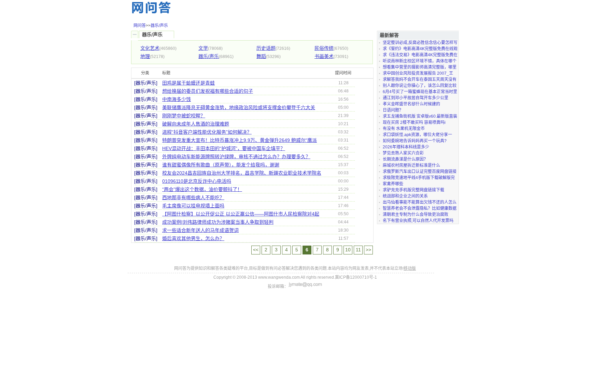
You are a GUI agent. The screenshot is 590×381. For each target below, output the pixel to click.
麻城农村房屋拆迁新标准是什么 (411, 165)
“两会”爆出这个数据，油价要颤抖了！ (202, 189)
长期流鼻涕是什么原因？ (405, 159)
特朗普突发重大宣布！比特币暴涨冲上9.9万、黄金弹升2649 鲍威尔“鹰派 (239, 140)
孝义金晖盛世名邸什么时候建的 (411, 104)
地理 (145, 56)
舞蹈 (261, 56)
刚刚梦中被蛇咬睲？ (183, 115)
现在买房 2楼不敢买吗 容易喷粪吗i (414, 122)
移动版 (410, 268)
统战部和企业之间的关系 (405, 196)
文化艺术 (149, 48)
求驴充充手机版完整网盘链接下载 (413, 190)
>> (368, 249)
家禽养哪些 (393, 183)
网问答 (140, 25)
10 (348, 249)
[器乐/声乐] (145, 83)
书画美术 (324, 56)
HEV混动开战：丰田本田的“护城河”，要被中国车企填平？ (223, 148)
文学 (203, 48)
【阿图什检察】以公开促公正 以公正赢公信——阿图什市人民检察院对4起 (240, 214)
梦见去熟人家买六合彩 (403, 153)
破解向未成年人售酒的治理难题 (195, 124)
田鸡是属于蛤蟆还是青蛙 (188, 83)
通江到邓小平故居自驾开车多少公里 (415, 98)
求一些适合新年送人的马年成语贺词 (200, 230)
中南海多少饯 (176, 99)
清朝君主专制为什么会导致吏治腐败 (415, 214)
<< (255, 249)
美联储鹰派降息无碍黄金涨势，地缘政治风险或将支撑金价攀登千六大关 (238, 107)
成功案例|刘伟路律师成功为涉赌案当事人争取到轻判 (217, 222)
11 (358, 249)
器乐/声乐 (159, 25)
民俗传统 (324, 48)
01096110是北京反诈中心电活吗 (196, 181)
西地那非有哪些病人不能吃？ (193, 197)
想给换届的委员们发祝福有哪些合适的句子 (207, 91)
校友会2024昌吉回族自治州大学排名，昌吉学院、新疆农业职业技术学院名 (241, 173)
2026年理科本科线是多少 (406, 147)
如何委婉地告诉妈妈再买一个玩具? (415, 140)
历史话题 (266, 48)
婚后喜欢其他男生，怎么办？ (193, 238)
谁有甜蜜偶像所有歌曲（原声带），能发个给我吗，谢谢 (220, 164)
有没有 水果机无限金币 (404, 128)
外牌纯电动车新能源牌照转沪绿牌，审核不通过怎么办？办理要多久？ (236, 156)
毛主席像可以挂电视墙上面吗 (193, 205)
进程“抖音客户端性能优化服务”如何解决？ (207, 132)
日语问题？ (393, 110)
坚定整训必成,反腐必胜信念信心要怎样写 (420, 42)
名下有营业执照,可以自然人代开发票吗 (418, 220)
